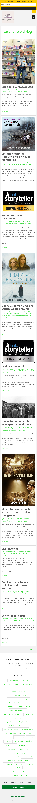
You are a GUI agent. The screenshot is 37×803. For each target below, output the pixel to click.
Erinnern (23, 162)
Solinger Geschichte (28, 620)
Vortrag (30, 764)
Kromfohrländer (22, 591)
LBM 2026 (31, 89)
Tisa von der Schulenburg (12, 757)
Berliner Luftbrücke (18, 691)
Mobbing (8, 741)
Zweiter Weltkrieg (17, 91)
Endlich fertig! (10, 548)
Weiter (32, 649)
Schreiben (27, 371)
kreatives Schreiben (25, 429)
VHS (27, 760)
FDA (28, 706)
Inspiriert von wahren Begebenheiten (22, 313)
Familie (20, 706)
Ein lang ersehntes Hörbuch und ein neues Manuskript (16, 157)
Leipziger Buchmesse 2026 (18, 87)
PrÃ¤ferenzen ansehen (18, 797)
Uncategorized (27, 757)
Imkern (27, 369)
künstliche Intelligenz (24, 520)
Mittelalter (30, 737)
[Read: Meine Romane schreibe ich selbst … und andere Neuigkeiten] (18, 480)
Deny (18, 792)
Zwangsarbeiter (22, 315)
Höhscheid (29, 714)
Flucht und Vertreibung (8, 369)
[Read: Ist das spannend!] (18, 351)
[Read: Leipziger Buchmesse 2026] (18, 61)
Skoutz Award (12, 749)
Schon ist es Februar (14, 616)
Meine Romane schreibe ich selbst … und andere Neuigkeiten (16, 512)
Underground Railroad (15, 760)
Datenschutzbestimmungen (18, 800)
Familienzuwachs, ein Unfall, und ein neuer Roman (15, 585)
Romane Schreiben (7, 91)
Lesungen (7, 737)
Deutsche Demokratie (24, 702)
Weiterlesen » (5, 111)
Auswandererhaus (14, 688)
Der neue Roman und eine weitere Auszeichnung (18, 307)
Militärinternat (19, 737)
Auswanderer (5, 162)
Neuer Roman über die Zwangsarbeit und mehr (16, 423)
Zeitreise (26, 767)
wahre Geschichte (16, 164)
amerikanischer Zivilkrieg (12, 684)
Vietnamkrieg (19, 764)
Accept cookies (18, 787)
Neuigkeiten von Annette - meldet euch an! (18, 1)
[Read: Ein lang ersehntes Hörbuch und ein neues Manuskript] (18, 134)
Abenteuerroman (14, 680)
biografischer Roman (14, 162)
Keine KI (17, 429)
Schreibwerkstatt (25, 745)
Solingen (8, 164)
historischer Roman (7, 89)
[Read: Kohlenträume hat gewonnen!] (18, 201)
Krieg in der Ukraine (27, 729)
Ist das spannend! (13, 366)
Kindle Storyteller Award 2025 (20, 89)
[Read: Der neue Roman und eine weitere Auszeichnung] (18, 277)
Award (3, 311)
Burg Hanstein (10, 702)
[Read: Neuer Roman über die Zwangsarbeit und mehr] (18, 407)
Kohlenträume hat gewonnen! (13, 217)
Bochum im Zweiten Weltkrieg (10, 221)
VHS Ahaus (8, 764)
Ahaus (3, 551)
